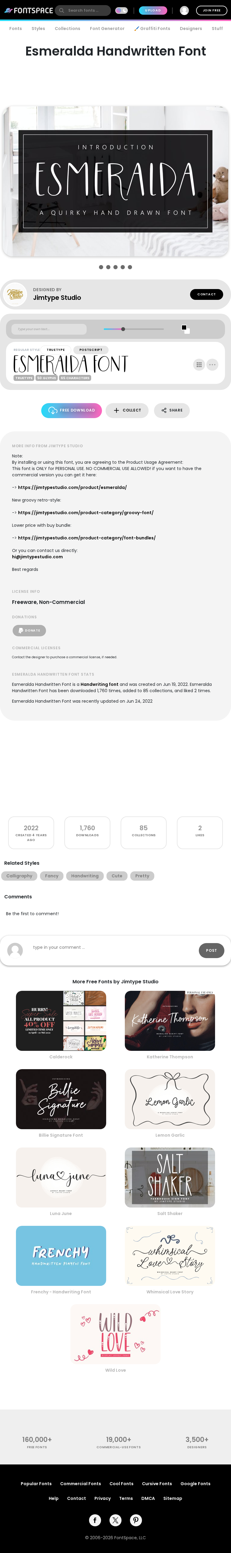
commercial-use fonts (119, 1447)
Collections (67, 29)
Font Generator (107, 29)
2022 (31, 828)
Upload (153, 10)
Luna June (61, 1214)
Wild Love (115, 1370)
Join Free (212, 10)
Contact (206, 294)
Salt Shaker (170, 1214)
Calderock (60, 1057)
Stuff (217, 29)
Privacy (102, 1498)
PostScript (91, 350)
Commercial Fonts (80, 1484)
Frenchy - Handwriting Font (61, 1292)
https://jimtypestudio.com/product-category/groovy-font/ (86, 513)
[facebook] (95, 1520)
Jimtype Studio (57, 297)
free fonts (37, 1447)
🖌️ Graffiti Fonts (152, 29)
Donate (32, 630)
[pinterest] (136, 1520)
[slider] (123, 329)
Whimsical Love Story (169, 1292)
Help (54, 1498)
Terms (126, 1498)
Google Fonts (195, 1484)
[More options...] (212, 365)
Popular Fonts (36, 1484)
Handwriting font (100, 684)
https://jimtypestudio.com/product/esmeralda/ (72, 487)
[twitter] (115, 1520)
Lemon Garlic (170, 1135)
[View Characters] (199, 365)
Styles (38, 29)
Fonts (15, 29)
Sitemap (172, 1498)
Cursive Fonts (157, 1484)
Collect (132, 410)
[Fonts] (29, 10)
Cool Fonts (121, 1484)
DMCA (148, 1498)
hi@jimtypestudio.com (37, 557)
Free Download (77, 410)
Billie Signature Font (61, 1135)
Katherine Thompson (170, 1057)
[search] (83, 10)
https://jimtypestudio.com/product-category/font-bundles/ (87, 538)
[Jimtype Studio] (18, 294)
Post (211, 950)
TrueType (56, 350)
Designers (191, 29)
